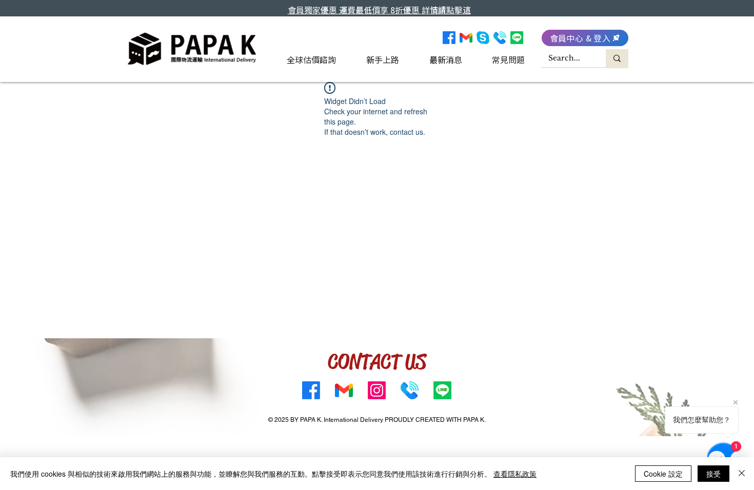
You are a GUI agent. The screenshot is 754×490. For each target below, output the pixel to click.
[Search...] (617, 58)
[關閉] (742, 473)
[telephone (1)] (499, 37)
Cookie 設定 (663, 473)
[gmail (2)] (466, 37)
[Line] (516, 37)
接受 (713, 473)
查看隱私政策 (515, 473)
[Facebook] (449, 37)
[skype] (483, 37)
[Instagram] (377, 390)
